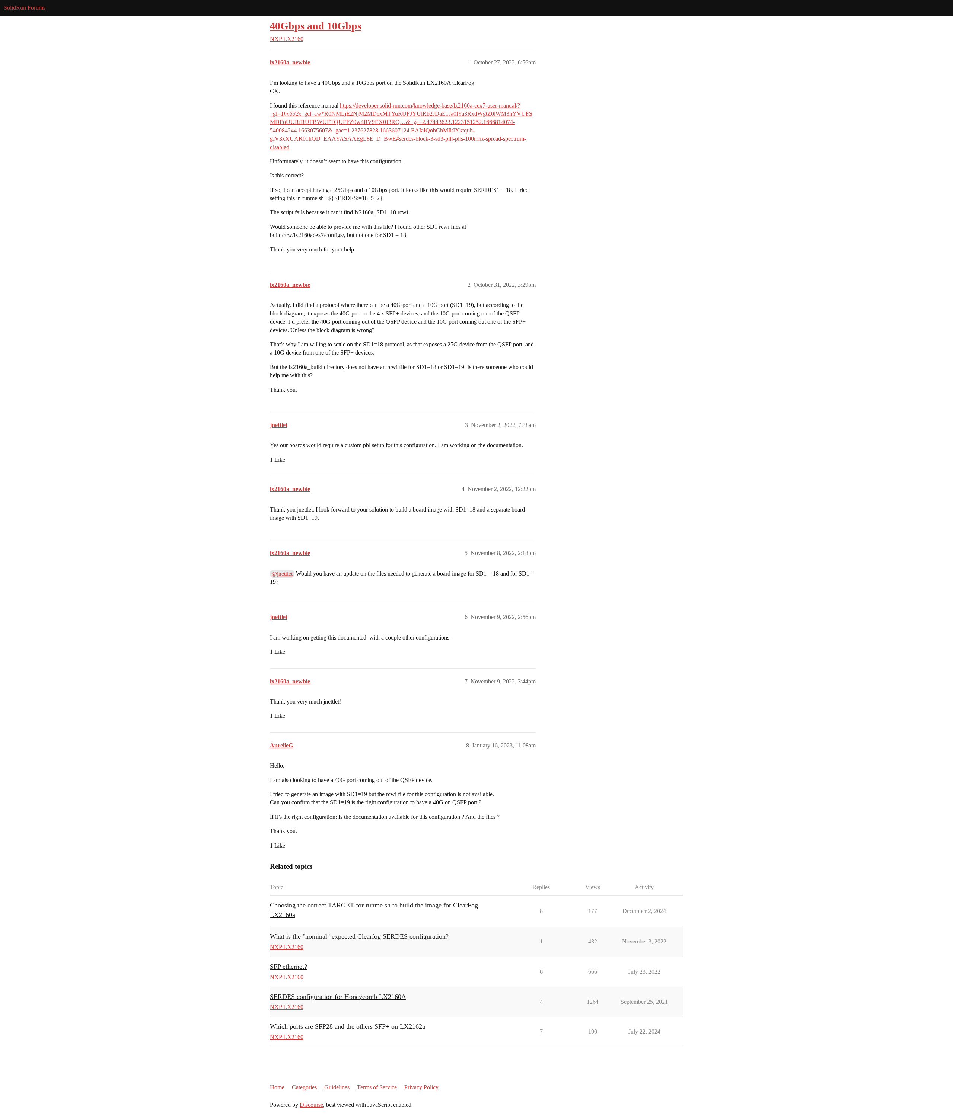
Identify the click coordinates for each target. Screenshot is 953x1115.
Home (277, 1087)
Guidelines (337, 1087)
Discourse (311, 1105)
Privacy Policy (421, 1087)
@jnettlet (282, 574)
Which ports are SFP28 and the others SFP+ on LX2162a (347, 1026)
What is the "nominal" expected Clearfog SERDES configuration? (359, 936)
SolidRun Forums (24, 7)
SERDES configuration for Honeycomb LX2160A (338, 996)
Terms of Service (377, 1087)
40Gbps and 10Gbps (315, 26)
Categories (304, 1087)
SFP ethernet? (288, 966)
